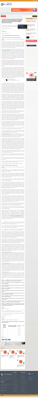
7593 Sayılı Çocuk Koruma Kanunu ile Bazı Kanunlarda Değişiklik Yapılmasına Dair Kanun (20, 356)
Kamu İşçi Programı (23, 388)
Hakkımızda (7, 0)
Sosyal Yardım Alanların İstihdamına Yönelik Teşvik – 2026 (33, 33)
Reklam (4, 0)
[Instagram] (36, 0)
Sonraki (20, 342)
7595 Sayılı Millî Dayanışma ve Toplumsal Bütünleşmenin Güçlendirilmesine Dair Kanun (12, 356)
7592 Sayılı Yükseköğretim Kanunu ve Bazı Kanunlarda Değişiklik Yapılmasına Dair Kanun (20, 365)
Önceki (6, 342)
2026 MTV (14, 376)
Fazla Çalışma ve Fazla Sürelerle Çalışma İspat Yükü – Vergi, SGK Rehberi (33, 21)
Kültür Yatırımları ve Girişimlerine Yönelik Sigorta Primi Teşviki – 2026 (32, 25)
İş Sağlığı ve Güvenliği (16, 384)
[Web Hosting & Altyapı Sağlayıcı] (3, 395)
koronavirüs (5, 337)
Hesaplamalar (4, 14)
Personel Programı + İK (23, 376)
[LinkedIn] (34, 0)
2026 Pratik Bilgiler (32, 36)
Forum (2, 0)
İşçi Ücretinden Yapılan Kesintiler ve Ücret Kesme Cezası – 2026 (33, 30)
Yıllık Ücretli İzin (15, 381)
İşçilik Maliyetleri (15, 382)
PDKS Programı (22, 390)
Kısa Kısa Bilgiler (15, 389)
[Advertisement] (31, 59)
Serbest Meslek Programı (24, 380)
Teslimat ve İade (31, 378)
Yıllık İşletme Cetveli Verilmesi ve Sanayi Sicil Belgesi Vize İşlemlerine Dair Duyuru (8, 344)
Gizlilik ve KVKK (31, 377)
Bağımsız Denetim (15, 387)
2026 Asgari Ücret (15, 374)
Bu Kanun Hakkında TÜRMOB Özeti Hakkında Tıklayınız (10, 35)
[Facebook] (33, 0)
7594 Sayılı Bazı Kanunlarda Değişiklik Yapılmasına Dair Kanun (5, 356)
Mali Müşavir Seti (23, 374)
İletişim (10, 0)
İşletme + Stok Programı (24, 383)
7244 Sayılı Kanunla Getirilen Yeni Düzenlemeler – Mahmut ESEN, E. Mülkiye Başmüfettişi (17, 344)
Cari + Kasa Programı (23, 385)
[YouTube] (35, 0)
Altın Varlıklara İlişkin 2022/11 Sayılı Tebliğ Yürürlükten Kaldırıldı (15, 16)
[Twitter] (32, 0)
